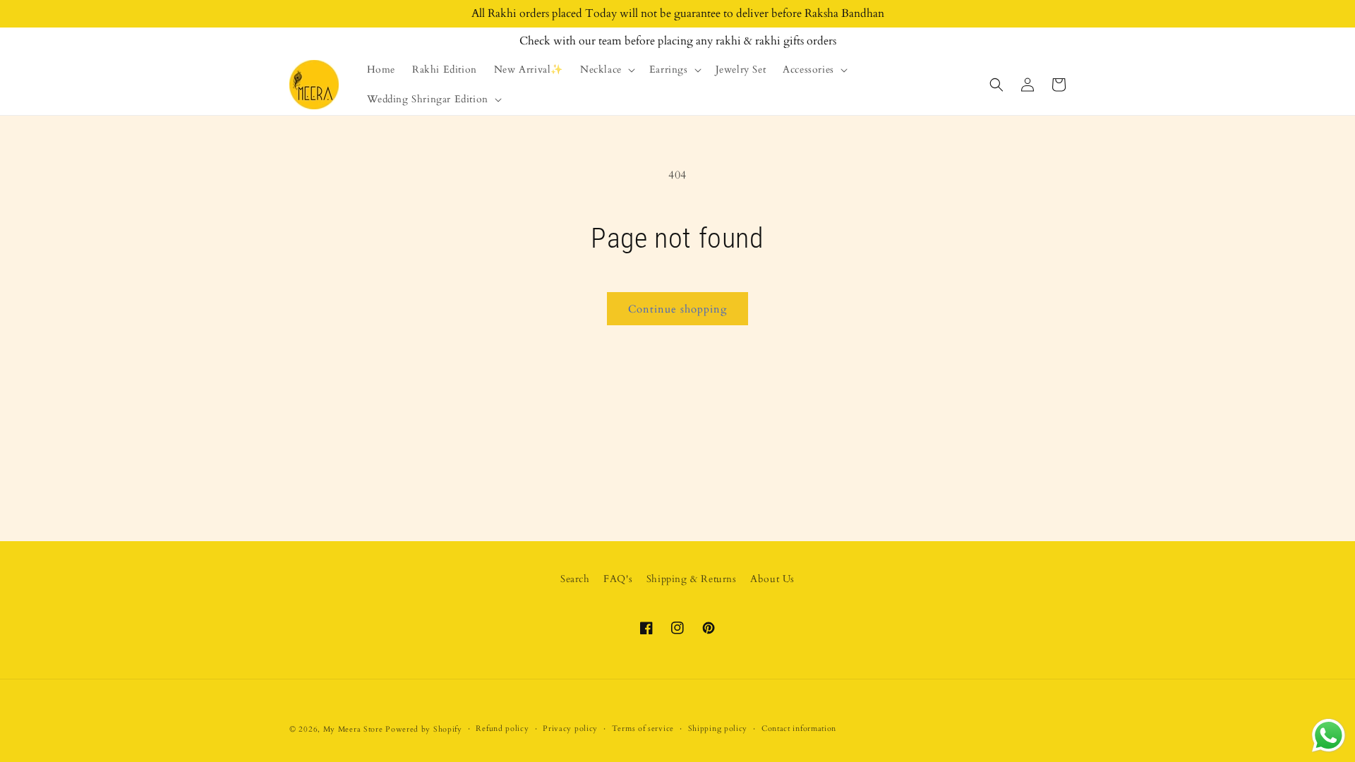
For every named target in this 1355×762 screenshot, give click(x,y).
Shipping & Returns (691, 579)
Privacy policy (570, 728)
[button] (606, 70)
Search (575, 579)
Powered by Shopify (423, 729)
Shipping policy (718, 728)
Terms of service (643, 728)
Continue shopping (677, 309)
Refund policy (502, 728)
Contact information (798, 728)
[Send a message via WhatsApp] (1328, 735)
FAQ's (617, 579)
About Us (772, 579)
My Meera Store (353, 729)
